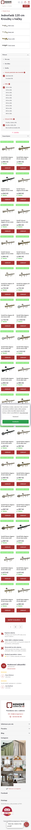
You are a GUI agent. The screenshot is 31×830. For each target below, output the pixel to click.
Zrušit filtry (16, 132)
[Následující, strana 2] (16, 627)
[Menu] (29, 2)
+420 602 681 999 (17, 717)
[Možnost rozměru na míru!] (7, 148)
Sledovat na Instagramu (15, 789)
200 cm (8, 98)
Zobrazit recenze (11, 668)
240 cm (8, 100)
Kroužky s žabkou (11, 122)
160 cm (8, 92)
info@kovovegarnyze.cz (17, 714)
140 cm (8, 90)
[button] (26, 824)
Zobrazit (8, 168)
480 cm (8, 113)
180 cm (8, 95)
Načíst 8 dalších (14, 620)
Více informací (24, 413)
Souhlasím (15, 422)
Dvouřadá (9, 78)
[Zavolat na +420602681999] (19, 2)
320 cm (8, 105)
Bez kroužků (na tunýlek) (13, 128)
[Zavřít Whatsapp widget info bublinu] (7, 822)
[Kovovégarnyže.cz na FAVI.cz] (7, 811)
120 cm (8, 87)
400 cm (8, 111)
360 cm (8, 108)
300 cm (8, 103)
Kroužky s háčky (10, 125)
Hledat (26, 6)
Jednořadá (9, 76)
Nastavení (15, 417)
